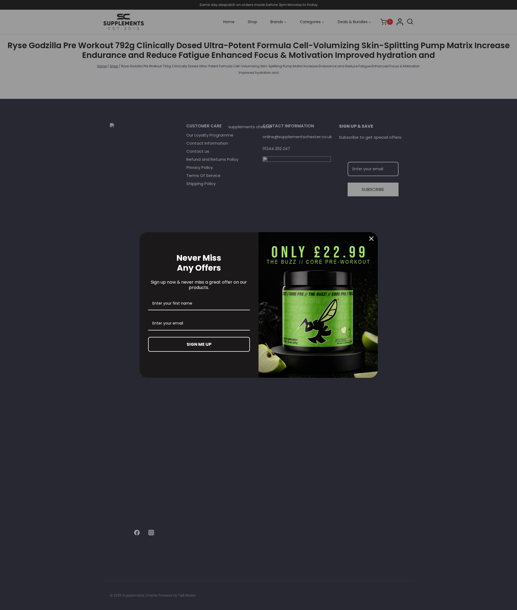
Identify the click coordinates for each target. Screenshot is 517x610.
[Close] (371, 238)
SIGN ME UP (199, 344)
